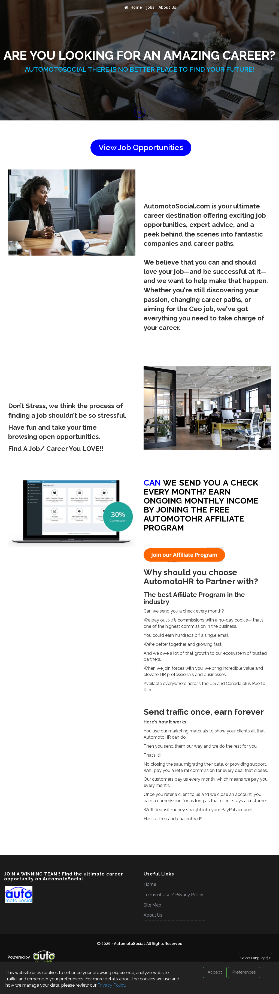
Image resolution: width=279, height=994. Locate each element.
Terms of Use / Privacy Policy (173, 894)
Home (135, 7)
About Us (167, 7)
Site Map (152, 905)
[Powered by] (6, 953)
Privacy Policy (111, 985)
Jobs (150, 7)
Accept (215, 972)
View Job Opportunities (141, 147)
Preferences (244, 972)
